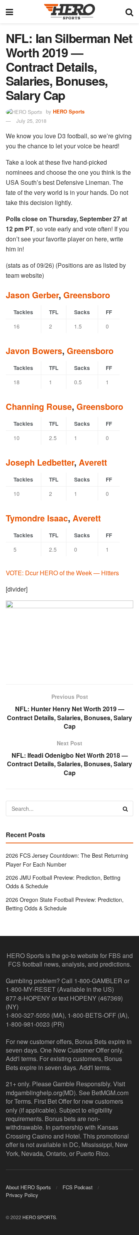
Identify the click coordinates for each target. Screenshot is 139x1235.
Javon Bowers (34, 351)
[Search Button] (129, 11)
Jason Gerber (32, 295)
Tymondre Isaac (37, 518)
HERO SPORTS (39, 1217)
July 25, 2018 (31, 120)
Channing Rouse (39, 407)
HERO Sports (69, 111)
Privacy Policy (22, 1195)
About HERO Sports (28, 1187)
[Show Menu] (9, 11)
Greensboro (86, 295)
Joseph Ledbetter (40, 462)
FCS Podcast (78, 1187)
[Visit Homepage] (69, 11)
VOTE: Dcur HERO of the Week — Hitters (62, 572)
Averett (93, 462)
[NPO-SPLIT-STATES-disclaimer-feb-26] (69, 635)
